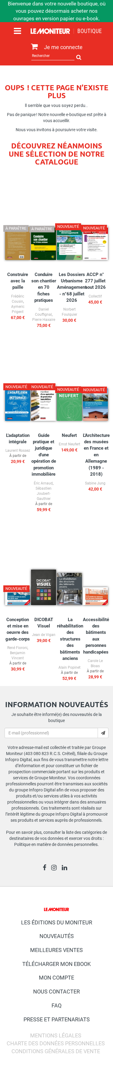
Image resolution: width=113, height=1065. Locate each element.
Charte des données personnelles (56, 1043)
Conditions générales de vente (55, 1051)
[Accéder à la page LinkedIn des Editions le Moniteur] (66, 868)
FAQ (56, 1005)
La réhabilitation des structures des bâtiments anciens (70, 639)
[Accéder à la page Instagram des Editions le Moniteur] (55, 868)
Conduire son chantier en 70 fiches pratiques (43, 287)
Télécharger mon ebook (56, 964)
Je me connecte (63, 47)
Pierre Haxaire (43, 320)
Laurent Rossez (17, 450)
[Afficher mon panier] (33, 47)
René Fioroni (17, 648)
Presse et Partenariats (57, 1019)
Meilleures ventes (56, 950)
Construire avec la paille (17, 281)
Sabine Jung (95, 483)
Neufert (69, 435)
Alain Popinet (69, 667)
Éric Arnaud (43, 483)
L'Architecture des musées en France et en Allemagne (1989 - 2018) (96, 455)
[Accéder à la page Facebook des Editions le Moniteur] (46, 868)
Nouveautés (56, 936)
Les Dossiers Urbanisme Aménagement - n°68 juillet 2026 (71, 287)
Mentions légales (55, 1035)
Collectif (95, 296)
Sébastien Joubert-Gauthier (44, 493)
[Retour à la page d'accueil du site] (66, 32)
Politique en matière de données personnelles (56, 844)
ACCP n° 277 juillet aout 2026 (95, 281)
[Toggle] (17, 31)
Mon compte (56, 977)
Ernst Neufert (69, 444)
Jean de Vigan (43, 635)
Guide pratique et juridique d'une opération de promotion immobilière (43, 455)
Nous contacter (56, 991)
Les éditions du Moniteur (56, 922)
